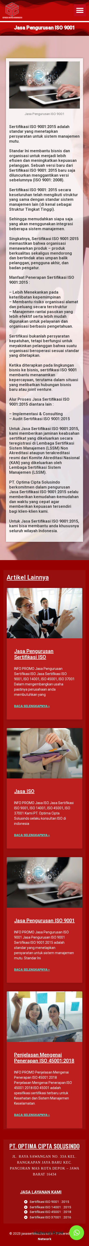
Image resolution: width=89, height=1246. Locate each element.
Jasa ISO (24, 791)
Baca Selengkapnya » (32, 706)
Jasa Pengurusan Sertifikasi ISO (33, 654)
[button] (80, 10)
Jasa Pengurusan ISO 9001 (44, 921)
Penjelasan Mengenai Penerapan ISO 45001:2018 (44, 1058)
